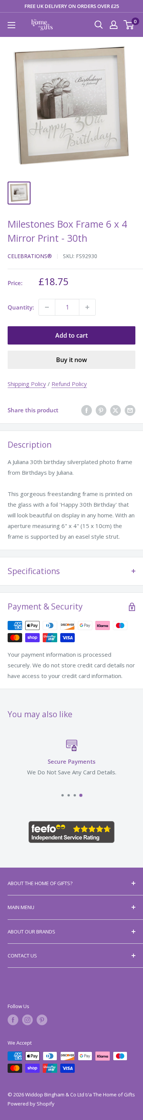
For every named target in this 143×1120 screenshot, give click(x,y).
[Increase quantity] (87, 307)
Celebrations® (30, 256)
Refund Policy (69, 384)
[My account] (113, 25)
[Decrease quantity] (47, 307)
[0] (129, 24)
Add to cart (71, 335)
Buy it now (71, 360)
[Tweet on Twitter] (115, 410)
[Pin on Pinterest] (101, 410)
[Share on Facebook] (86, 410)
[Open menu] (11, 25)
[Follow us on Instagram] (27, 1020)
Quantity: (21, 307)
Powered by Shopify (31, 1103)
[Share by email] (130, 410)
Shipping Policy (27, 384)
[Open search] (99, 25)
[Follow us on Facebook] (13, 1020)
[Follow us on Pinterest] (42, 1020)
